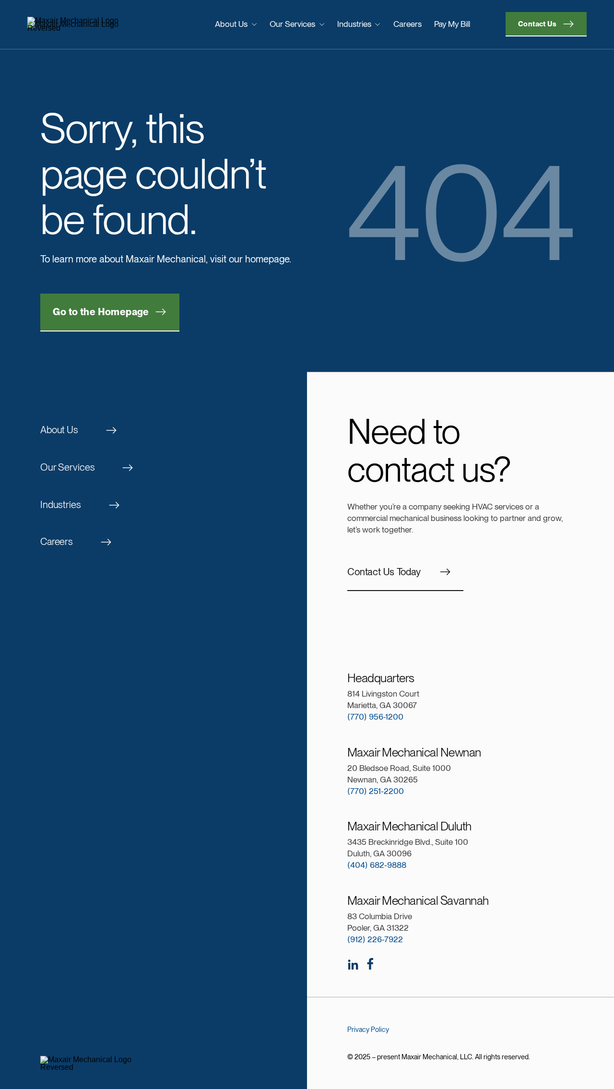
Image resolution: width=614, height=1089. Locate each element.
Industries (354, 24)
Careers (407, 24)
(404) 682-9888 (376, 865)
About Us (231, 24)
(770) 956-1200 (375, 717)
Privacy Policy (368, 1029)
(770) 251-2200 (375, 791)
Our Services (292, 24)
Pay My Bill (452, 24)
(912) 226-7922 (375, 939)
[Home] (91, 24)
